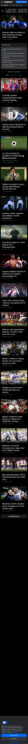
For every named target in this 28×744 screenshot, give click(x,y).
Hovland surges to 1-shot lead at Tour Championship (13, 244)
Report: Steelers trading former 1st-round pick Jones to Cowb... (13, 360)
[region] (14, 730)
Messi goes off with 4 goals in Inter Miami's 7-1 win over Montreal (14, 65)
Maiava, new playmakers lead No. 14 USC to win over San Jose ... (13, 331)
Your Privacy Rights (14, 742)
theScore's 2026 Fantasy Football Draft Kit (13, 53)
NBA (14, 5)
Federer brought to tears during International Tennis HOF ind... (13, 186)
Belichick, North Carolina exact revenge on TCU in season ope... (13, 506)
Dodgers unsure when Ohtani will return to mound (12, 389)
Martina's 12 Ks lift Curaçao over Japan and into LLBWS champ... (13, 448)
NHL (17, 5)
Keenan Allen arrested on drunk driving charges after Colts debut (13, 34)
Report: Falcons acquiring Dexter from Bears (12, 50)
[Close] (24, 717)
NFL (10, 5)
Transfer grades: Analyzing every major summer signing (12, 97)
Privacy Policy (15, 732)
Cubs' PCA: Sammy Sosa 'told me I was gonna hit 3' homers (14, 302)
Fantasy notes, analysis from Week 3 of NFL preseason (12, 215)
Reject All (14, 738)
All (7, 75)
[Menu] (2, 2)
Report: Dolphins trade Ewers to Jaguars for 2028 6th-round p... (12, 419)
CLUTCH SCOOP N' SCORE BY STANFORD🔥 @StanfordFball (13, 155)
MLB (20, 5)
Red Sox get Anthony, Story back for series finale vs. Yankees (14, 61)
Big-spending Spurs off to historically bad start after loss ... (13, 477)
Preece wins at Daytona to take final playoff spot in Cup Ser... (14, 126)
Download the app (21, 2)
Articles (13, 75)
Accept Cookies (14, 735)
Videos (20, 75)
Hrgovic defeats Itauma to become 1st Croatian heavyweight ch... (13, 273)
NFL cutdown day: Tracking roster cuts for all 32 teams (13, 56)
